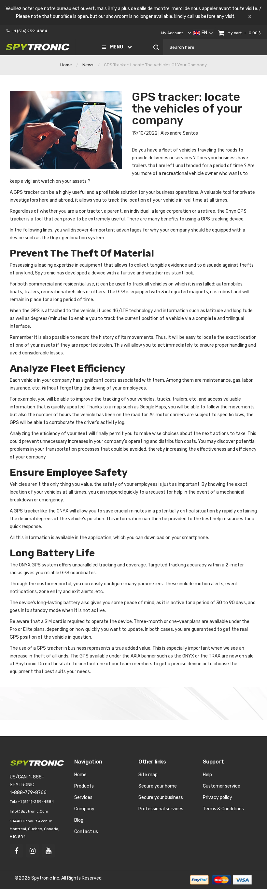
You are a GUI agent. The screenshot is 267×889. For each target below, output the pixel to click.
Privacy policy (217, 797)
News (87, 64)
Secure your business (160, 797)
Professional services (160, 809)
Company (84, 809)
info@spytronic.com (29, 811)
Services (83, 797)
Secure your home (157, 786)
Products (84, 786)
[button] (203, 33)
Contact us (86, 831)
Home (66, 64)
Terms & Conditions (223, 809)
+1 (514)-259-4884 (36, 801)
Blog (78, 820)
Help (207, 774)
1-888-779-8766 (28, 792)
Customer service (221, 786)
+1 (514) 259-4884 (29, 31)
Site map (148, 774)
